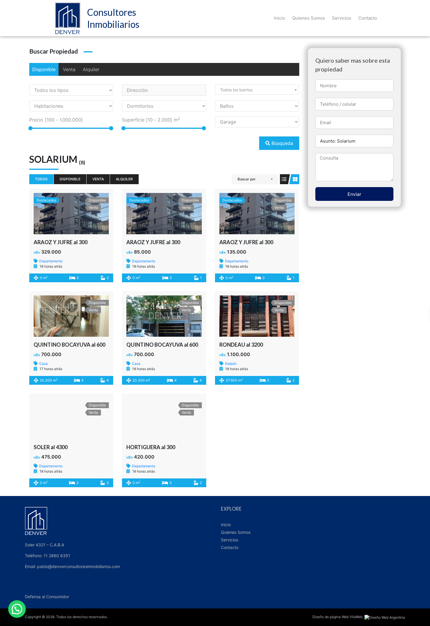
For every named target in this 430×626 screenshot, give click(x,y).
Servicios (341, 18)
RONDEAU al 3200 (241, 344)
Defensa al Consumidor (47, 596)
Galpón (231, 363)
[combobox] (257, 90)
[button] (17, 609)
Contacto (367, 18)
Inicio (279, 18)
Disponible (44, 69)
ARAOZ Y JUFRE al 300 (60, 242)
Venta (69, 69)
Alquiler (91, 69)
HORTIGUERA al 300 (150, 447)
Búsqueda (281, 143)
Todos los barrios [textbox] (236, 89)
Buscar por (247, 179)
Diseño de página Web (330, 617)
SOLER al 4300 (51, 447)
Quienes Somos (308, 18)
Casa (43, 363)
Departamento (51, 261)
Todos (41, 179)
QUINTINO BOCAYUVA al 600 (69, 344)
